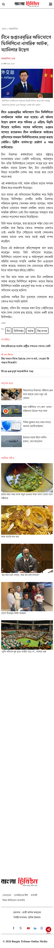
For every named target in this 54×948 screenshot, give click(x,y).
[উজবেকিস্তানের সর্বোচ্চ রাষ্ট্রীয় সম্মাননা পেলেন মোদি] (27, 348)
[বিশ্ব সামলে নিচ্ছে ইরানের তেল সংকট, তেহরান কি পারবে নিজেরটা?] (27, 360)
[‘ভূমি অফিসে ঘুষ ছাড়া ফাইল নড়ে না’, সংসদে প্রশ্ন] (27, 637)
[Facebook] (13, 928)
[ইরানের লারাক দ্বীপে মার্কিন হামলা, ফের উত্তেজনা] (27, 442)
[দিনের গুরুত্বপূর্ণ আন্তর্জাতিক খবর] (27, 373)
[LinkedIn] (35, 928)
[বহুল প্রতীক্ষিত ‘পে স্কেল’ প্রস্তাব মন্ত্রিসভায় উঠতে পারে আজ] (27, 411)
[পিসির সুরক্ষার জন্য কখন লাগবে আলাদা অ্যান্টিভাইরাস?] (27, 427)
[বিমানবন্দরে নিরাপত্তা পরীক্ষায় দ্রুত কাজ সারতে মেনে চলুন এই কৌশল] (27, 395)
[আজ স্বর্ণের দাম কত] (27, 523)
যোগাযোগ (6, 895)
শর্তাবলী (34, 895)
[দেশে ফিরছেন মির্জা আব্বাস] (27, 600)
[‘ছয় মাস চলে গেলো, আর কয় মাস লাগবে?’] (27, 562)
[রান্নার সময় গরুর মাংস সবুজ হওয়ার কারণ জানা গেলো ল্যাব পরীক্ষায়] (27, 483)
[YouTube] (28, 928)
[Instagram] (41, 928)
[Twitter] (20, 928)
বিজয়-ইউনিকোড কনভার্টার (13, 900)
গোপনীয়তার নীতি (21, 895)
